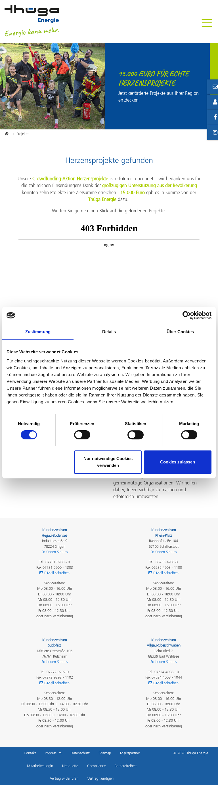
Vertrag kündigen (100, 778)
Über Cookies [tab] (180, 331)
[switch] (82, 434)
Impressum (53, 753)
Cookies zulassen (177, 461)
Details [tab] (109, 331)
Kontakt (30, 753)
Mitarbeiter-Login (40, 766)
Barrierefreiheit (126, 766)
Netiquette (70, 766)
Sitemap (105, 753)
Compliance (96, 766)
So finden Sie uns (54, 552)
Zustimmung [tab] (38, 331)
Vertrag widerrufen (64, 778)
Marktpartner (130, 753)
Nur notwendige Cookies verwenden (108, 462)
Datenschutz (80, 753)
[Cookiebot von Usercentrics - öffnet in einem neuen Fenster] (186, 315)
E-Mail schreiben (57, 573)
